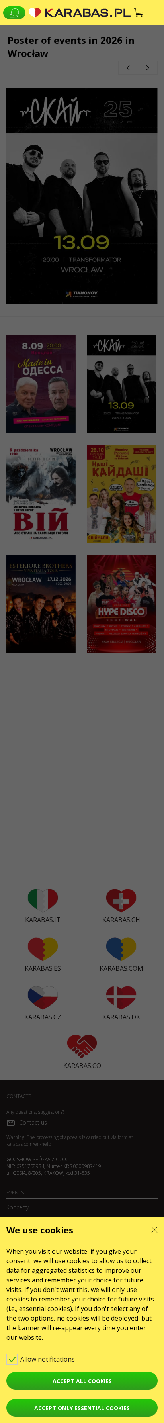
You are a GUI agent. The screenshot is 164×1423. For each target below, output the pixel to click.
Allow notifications (48, 1359)
